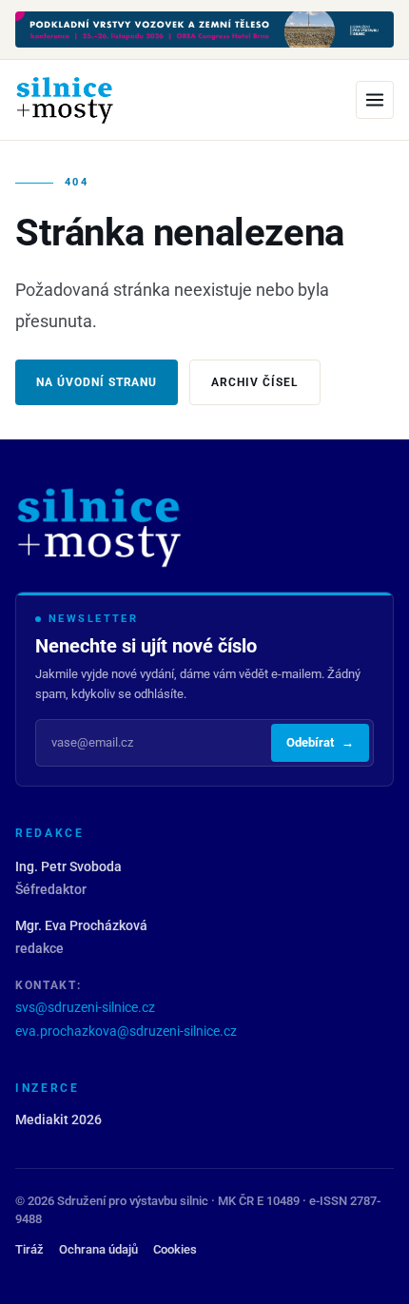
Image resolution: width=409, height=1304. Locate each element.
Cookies (175, 1249)
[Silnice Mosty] (64, 100)
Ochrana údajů (98, 1249)
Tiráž (29, 1249)
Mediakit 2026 (58, 1119)
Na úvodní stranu (96, 382)
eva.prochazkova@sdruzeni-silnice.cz (126, 1031)
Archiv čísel (255, 382)
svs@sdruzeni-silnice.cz (85, 1007)
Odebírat (320, 742)
